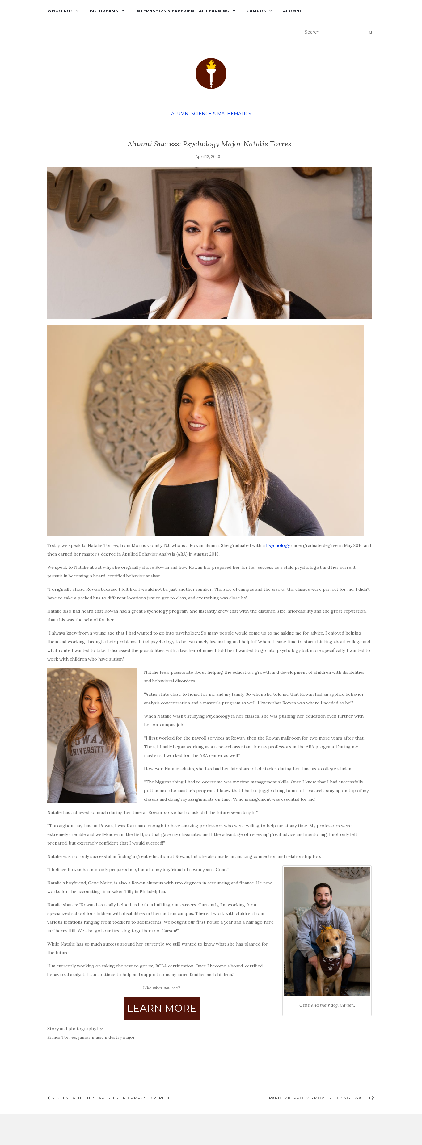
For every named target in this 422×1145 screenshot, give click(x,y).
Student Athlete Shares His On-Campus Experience (112, 1098)
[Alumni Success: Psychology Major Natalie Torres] (209, 243)
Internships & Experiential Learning (182, 11)
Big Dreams (104, 11)
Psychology (278, 545)
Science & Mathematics (221, 113)
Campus (256, 11)
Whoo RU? (60, 11)
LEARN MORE (161, 1008)
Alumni (292, 11)
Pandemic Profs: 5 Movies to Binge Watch (320, 1098)
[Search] (370, 32)
